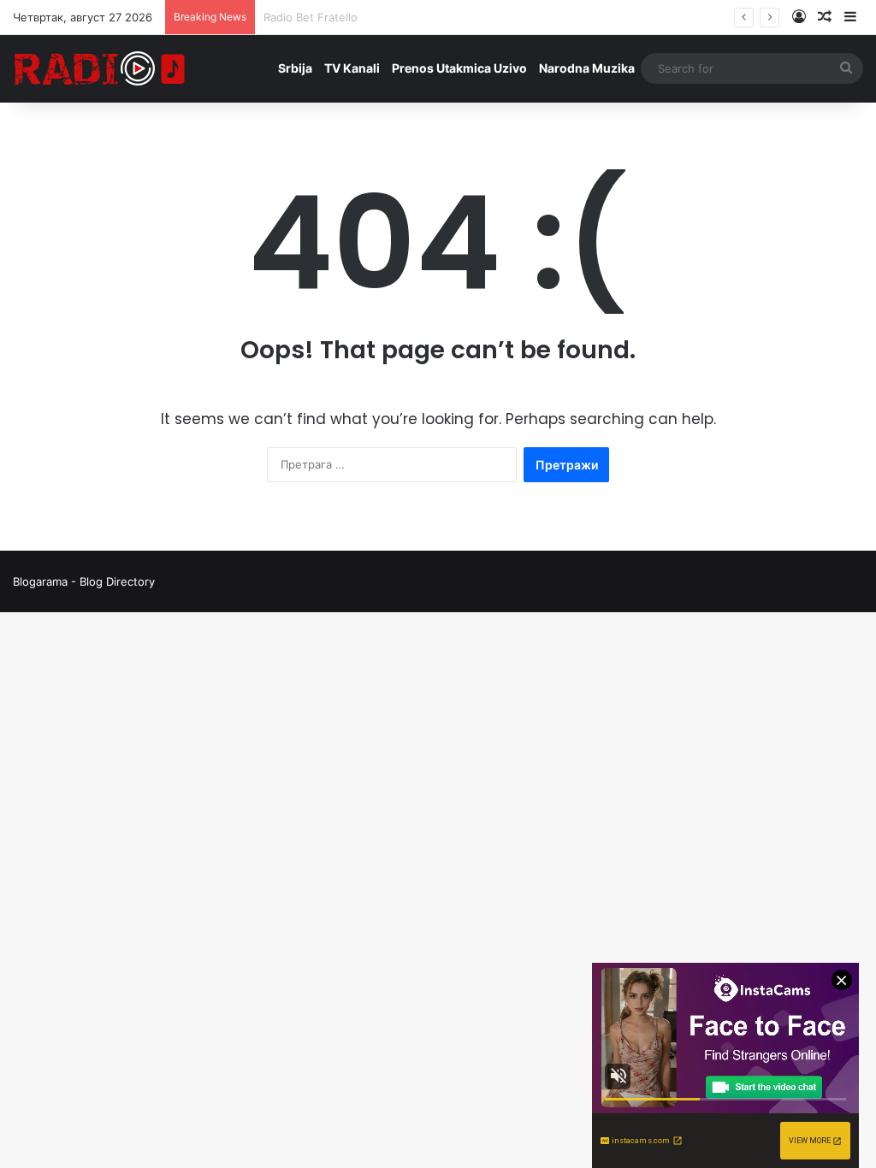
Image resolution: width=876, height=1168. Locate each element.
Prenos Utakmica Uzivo (459, 68)
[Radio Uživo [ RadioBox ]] (100, 68)
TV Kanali (352, 68)
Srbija (295, 68)
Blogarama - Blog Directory (84, 581)
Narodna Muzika (587, 68)
